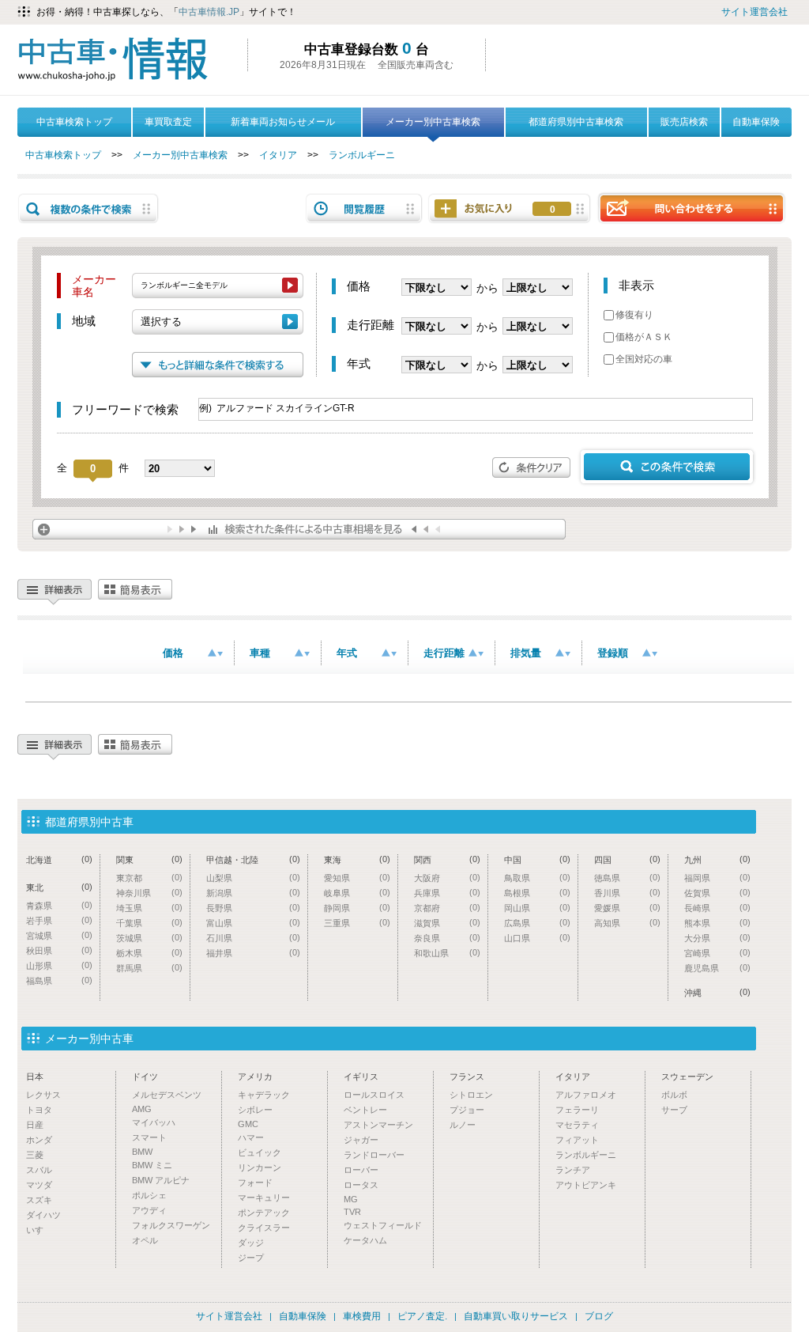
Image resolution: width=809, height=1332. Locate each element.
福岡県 (717, 877)
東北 (59, 887)
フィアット (577, 1140)
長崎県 (717, 908)
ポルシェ (149, 1195)
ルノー (463, 1125)
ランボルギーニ (362, 155)
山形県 (59, 965)
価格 (173, 653)
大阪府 (447, 877)
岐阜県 (357, 892)
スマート (149, 1137)
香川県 (627, 892)
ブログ (599, 1316)
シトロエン (471, 1094)
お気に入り (552, 209)
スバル (39, 1170)
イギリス (361, 1076)
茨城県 (149, 938)
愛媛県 (627, 908)
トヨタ (39, 1109)
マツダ (39, 1185)
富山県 (253, 923)
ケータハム (365, 1240)
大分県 (717, 938)
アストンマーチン (378, 1125)
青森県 (59, 905)
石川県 (253, 938)
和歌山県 (447, 953)
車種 (260, 653)
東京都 (149, 877)
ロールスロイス (374, 1094)
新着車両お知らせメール (283, 121)
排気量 (525, 653)
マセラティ (577, 1125)
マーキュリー (264, 1197)
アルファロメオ (585, 1094)
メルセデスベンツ (166, 1094)
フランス (467, 1076)
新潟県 (253, 892)
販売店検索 (684, 121)
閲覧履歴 (364, 208)
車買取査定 (168, 121)
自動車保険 (756, 121)
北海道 (59, 859)
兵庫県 (447, 892)
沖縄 (717, 992)
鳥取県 (537, 877)
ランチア (572, 1170)
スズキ (39, 1200)
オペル (145, 1240)
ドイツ (145, 1076)
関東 (149, 859)
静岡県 (357, 908)
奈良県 (447, 938)
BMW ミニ (152, 1165)
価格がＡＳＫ (643, 336)
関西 (447, 859)
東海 (357, 859)
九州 (717, 859)
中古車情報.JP (209, 11)
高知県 (627, 923)
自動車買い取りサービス (516, 1316)
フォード (255, 1182)
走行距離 (444, 653)
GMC (248, 1124)
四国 (627, 859)
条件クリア (531, 467)
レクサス (43, 1094)
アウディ (149, 1210)
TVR (352, 1212)
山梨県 (253, 877)
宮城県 (59, 935)
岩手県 (59, 920)
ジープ (251, 1257)
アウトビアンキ (585, 1185)
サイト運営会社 (754, 11)
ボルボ (674, 1094)
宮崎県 (717, 953)
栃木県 (149, 953)
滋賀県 (447, 923)
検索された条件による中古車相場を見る (299, 529)
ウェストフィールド (383, 1225)
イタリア (278, 155)
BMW (142, 1151)
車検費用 (362, 1316)
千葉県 (149, 923)
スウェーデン (687, 1076)
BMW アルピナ (161, 1180)
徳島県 (627, 877)
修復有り (634, 314)
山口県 (537, 938)
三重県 (357, 923)
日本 (34, 1076)
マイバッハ (153, 1122)
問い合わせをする (691, 208)
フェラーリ (577, 1109)
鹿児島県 (717, 968)
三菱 (34, 1155)
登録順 (612, 653)
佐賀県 (717, 892)
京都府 (447, 908)
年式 (347, 653)
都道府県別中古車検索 (576, 121)
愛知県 (357, 877)
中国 (537, 859)
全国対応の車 (643, 359)
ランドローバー (374, 1155)
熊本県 (717, 923)
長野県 (253, 908)
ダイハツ (43, 1215)
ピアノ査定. (422, 1316)
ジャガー (361, 1140)
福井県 (253, 953)
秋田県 (59, 950)
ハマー (251, 1137)
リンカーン (259, 1167)
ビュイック (259, 1152)
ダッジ (251, 1242)
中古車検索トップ (74, 121)
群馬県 (149, 968)
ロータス (361, 1185)
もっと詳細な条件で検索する (217, 364)
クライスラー (264, 1227)
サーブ (674, 1109)
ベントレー (365, 1109)
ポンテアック (264, 1212)
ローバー (361, 1170)
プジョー (467, 1109)
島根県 (537, 892)
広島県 (537, 923)
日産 (34, 1125)
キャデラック (264, 1094)
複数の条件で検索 (88, 208)
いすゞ (39, 1230)
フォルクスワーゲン (171, 1225)
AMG (142, 1109)
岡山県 (537, 908)
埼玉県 (149, 908)
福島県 (59, 980)
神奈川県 (149, 892)
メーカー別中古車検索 (433, 121)
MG (351, 1199)
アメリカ (255, 1076)
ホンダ (39, 1140)
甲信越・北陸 (253, 859)
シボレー (255, 1109)
